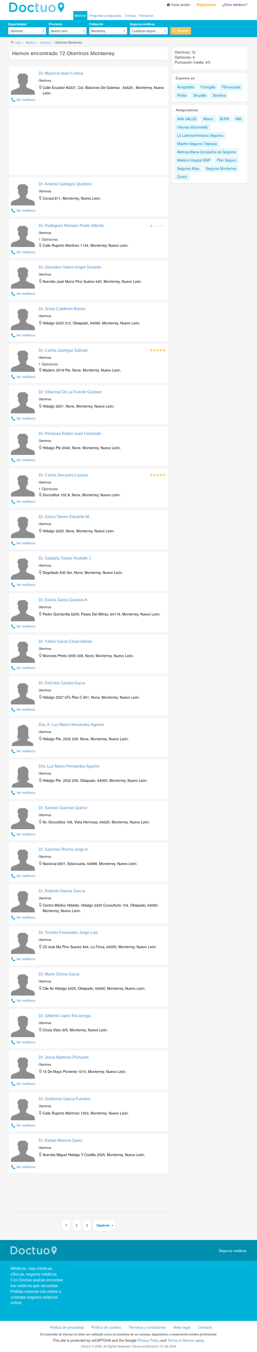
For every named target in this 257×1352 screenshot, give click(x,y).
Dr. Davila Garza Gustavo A (63, 600)
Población (96, 24)
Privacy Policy (148, 1340)
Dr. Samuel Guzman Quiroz (63, 808)
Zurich (182, 176)
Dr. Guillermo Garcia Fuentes (64, 1099)
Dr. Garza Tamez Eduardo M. (64, 517)
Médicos (80, 15)
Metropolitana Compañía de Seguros (206, 151)
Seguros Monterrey (221, 168)
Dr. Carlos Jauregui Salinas (63, 350)
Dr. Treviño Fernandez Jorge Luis (68, 932)
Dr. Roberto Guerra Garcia (62, 891)
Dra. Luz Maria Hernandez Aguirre (69, 766)
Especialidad (17, 24)
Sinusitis (199, 95)
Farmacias (146, 15)
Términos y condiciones (147, 1327)
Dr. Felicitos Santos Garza (62, 683)
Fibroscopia (231, 86)
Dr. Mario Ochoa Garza (59, 974)
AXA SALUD (187, 118)
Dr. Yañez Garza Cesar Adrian (65, 641)
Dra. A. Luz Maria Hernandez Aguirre (71, 724)
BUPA (224, 118)
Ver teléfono (25, 100)
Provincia (55, 24)
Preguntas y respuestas (105, 15)
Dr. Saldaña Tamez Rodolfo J (65, 558)
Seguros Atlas (188, 168)
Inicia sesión (180, 4)
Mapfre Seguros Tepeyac (197, 143)
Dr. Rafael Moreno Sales (60, 1140)
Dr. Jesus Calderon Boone (62, 309)
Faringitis (208, 86)
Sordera (219, 95)
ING (238, 118)
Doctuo (38, 8)
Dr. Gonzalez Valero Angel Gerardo (70, 267)
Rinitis (182, 95)
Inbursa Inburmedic (192, 127)
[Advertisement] (47, 140)
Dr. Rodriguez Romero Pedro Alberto (71, 225)
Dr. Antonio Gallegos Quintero (65, 184)
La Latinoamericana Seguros (200, 135)
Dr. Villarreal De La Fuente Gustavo (70, 392)
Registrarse (206, 4)
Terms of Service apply (185, 1340)
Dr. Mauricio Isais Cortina (61, 73)
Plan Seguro (226, 160)
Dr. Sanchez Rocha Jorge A (63, 849)
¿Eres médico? (235, 4)
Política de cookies (106, 1327)
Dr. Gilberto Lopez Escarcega (65, 1016)
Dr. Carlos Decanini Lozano (63, 475)
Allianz (208, 118)
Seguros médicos (142, 24)
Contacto (205, 1327)
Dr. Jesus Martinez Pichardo (64, 1057)
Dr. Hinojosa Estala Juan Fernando (70, 433)
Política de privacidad (67, 1327)
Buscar (183, 30)
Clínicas (130, 15)
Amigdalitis (185, 86)
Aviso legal (181, 1327)
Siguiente (103, 1225)
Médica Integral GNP (193, 160)
